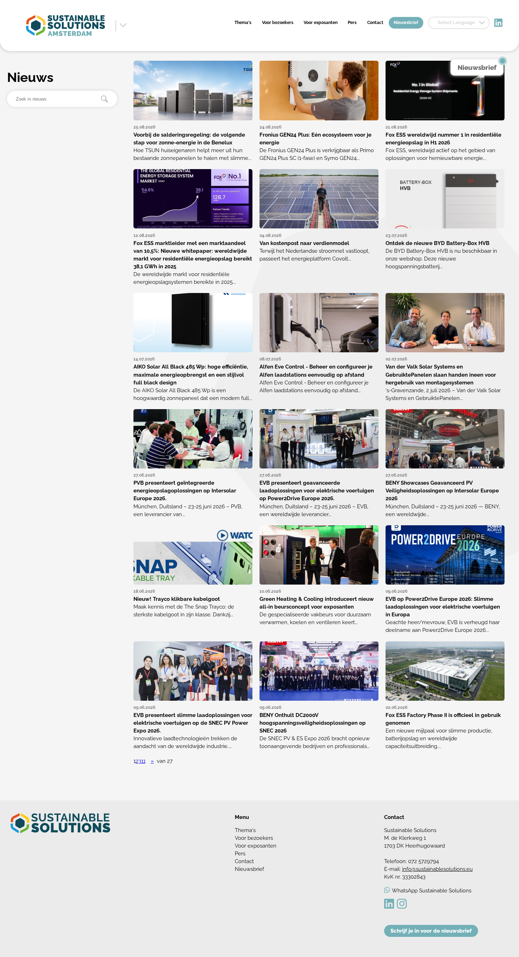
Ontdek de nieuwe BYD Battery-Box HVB (437, 243)
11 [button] (143, 761)
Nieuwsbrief (406, 22)
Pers (352, 22)
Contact (375, 22)
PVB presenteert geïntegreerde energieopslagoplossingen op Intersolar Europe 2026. (184, 490)
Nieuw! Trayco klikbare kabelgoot (176, 599)
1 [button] (134, 761)
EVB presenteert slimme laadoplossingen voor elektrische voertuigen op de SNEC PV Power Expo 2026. (192, 723)
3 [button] (139, 761)
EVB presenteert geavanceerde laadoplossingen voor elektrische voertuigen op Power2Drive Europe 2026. (317, 490)
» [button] (152, 761)
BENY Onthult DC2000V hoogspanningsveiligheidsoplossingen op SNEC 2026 (313, 723)
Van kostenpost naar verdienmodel (304, 243)
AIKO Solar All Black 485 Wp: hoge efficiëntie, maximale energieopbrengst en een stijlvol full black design (190, 374)
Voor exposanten (321, 22)
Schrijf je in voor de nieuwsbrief (431, 931)
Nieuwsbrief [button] (477, 67)
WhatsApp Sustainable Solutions (431, 890)
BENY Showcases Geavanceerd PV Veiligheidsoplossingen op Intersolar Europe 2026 (442, 490)
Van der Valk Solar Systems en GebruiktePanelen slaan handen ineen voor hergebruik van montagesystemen (441, 374)
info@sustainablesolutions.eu (437, 869)
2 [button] (137, 761)
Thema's (242, 22)
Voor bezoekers (277, 22)
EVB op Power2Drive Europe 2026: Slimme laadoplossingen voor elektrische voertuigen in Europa (443, 606)
